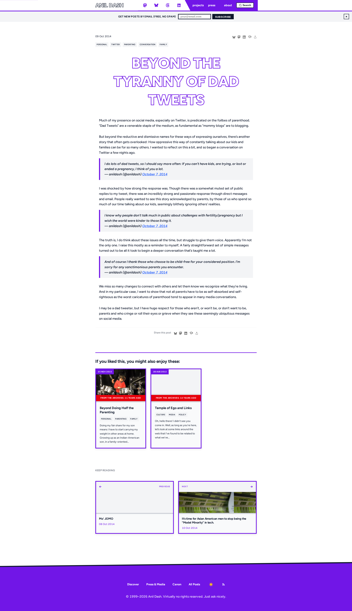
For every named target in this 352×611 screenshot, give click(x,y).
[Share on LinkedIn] (244, 37)
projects (198, 5)
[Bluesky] (156, 5)
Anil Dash (109, 5)
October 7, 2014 (154, 174)
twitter (115, 44)
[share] (255, 37)
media (172, 414)
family (163, 44)
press (211, 5)
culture (160, 414)
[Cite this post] (250, 36)
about (228, 5)
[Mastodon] (145, 5)
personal (102, 44)
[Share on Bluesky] (233, 37)
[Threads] (168, 5)
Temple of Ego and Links (173, 408)
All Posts (194, 584)
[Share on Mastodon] (239, 37)
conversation (147, 44)
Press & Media (155, 584)
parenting (129, 44)
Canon (177, 584)
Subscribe (223, 17)
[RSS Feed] (223, 584)
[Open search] (245, 5)
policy (182, 414)
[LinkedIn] (179, 5)
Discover (133, 584)
